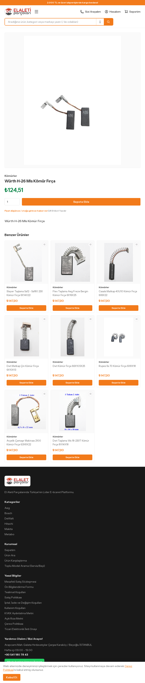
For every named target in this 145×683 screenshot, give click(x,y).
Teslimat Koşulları (15, 592)
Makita (9, 529)
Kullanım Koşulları (15, 608)
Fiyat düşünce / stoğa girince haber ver (26, 210)
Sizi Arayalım (93, 11)
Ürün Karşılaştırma (16, 560)
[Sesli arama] (100, 21)
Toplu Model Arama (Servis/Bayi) (25, 566)
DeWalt (9, 518)
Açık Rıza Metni (14, 618)
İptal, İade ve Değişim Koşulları (23, 602)
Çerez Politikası (14, 623)
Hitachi (9, 523)
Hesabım (115, 11)
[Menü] (36, 11)
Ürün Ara (10, 555)
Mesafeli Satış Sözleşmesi (20, 581)
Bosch (8, 513)
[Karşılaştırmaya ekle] (44, 244)
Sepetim (10, 550)
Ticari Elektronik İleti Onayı (21, 629)
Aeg (7, 508)
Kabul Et (11, 677)
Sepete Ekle (81, 201)
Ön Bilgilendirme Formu (19, 587)
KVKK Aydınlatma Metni (19, 613)
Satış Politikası (13, 597)
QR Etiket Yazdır (57, 210)
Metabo (9, 534)
